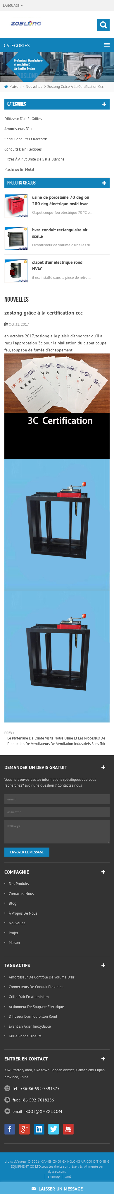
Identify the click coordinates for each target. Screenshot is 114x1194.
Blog (12, 903)
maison (14, 86)
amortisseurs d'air (18, 128)
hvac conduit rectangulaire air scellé (59, 233)
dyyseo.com (56, 1171)
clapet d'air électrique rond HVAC (57, 265)
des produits (19, 883)
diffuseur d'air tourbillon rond (33, 1016)
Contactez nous (21, 893)
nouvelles (34, 86)
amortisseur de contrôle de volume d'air (41, 977)
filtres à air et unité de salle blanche (34, 159)
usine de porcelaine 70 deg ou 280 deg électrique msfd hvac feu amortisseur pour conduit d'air (60, 200)
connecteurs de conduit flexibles (36, 986)
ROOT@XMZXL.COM (43, 1111)
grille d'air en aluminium (29, 996)
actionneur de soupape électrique (36, 1006)
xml (68, 1176)
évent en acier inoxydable (30, 1026)
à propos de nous (23, 913)
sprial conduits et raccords (25, 138)
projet (13, 932)
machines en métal (19, 169)
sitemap (54, 1176)
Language (11, 5)
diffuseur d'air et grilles (23, 118)
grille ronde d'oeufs (25, 1036)
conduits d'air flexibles (23, 149)
